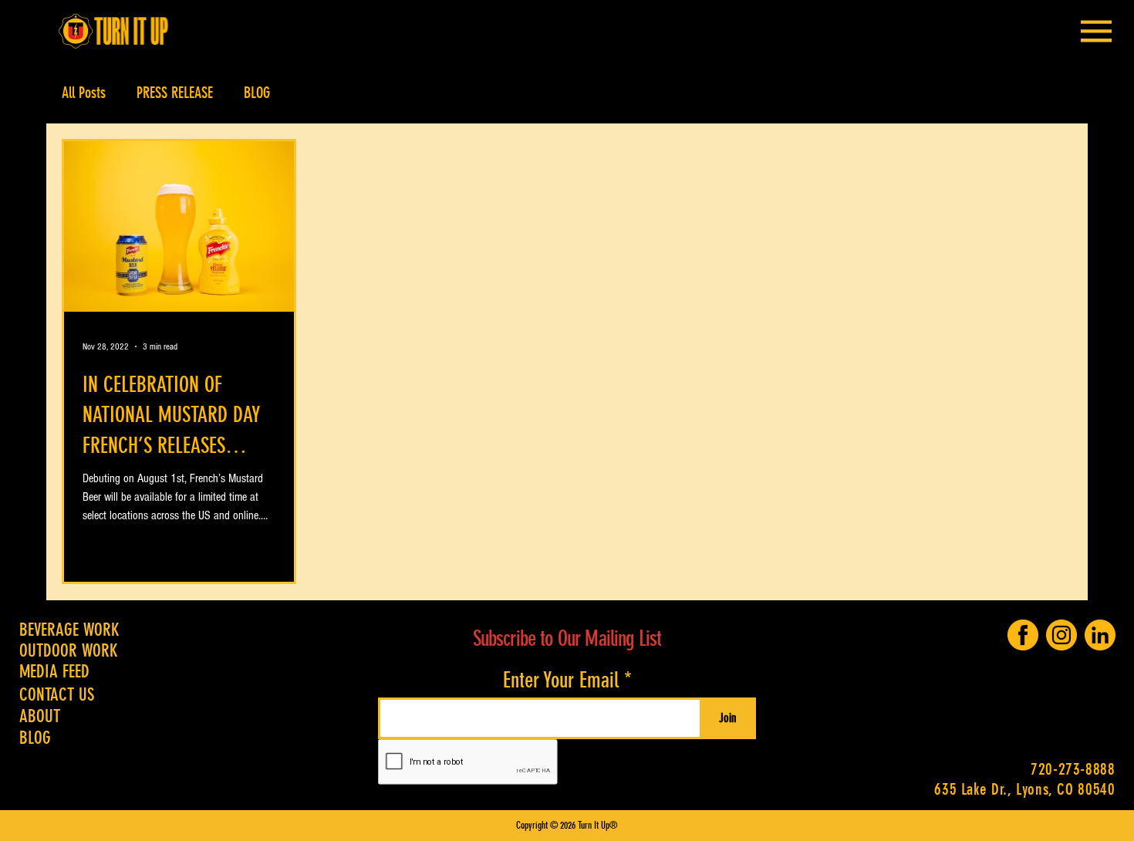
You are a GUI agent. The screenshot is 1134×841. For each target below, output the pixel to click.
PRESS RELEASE (175, 92)
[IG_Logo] (1061, 635)
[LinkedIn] (1100, 635)
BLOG (257, 92)
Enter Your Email (561, 680)
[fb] (1022, 635)
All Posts (84, 92)
